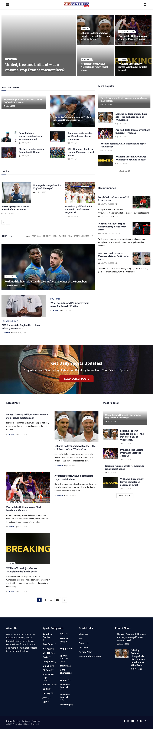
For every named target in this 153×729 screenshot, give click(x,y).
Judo (45, 697)
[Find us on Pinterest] (141, 721)
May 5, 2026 (66, 310)
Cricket (47, 236)
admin (10, 75)
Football (10, 59)
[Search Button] (145, 4)
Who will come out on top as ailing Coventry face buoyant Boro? (112, 226)
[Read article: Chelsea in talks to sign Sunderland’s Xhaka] (8, 152)
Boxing (46, 648)
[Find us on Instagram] (128, 721)
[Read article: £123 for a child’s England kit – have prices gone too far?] (23, 306)
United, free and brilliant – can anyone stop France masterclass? (35, 67)
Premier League (64, 640)
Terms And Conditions (90, 656)
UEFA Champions (66, 671)
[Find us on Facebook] (124, 721)
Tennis (85, 28)
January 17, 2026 (107, 204)
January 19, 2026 (107, 263)
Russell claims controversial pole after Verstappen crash (31, 135)
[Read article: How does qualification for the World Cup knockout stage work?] (80, 192)
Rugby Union (66, 648)
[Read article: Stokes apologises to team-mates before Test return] (16, 192)
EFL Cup (47, 665)
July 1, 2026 (21, 75)
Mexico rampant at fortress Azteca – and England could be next (23, 101)
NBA (70, 236)
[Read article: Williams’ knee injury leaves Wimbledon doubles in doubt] (105, 160)
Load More (124, 171)
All (28, 236)
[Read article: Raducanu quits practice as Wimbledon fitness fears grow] (57, 136)
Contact (25, 721)
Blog (81, 638)
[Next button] (8, 222)
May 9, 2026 (20, 286)
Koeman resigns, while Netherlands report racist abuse (94, 67)
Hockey (46, 693)
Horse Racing (59, 236)
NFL (62, 634)
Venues (63, 680)
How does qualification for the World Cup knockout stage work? (78, 209)
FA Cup (46, 670)
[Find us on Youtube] (132, 721)
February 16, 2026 (107, 233)
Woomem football (65, 686)
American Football (47, 635)
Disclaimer (84, 647)
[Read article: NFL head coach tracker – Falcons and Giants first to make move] (141, 258)
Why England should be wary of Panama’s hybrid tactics (81, 151)
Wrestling (65, 704)
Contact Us (84, 643)
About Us (83, 634)
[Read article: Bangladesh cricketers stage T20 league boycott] (141, 202)
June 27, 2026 (25, 143)
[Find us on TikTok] (137, 721)
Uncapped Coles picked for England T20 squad (47, 187)
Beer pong (48, 644)
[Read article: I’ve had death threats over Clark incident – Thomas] (105, 133)
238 (57, 600)
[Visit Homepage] (76, 4)
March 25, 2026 (19, 332)
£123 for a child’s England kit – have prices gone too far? (20, 326)
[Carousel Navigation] (48, 222)
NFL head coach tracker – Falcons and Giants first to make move (113, 256)
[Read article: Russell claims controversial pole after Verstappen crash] (8, 136)
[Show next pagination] (64, 600)
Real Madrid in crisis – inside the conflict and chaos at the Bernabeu (45, 281)
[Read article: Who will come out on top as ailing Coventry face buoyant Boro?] (141, 228)
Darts (45, 657)
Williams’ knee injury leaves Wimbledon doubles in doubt (132, 67)
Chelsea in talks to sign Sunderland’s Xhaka (31, 150)
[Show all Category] (92, 236)
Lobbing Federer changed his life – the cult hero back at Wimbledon (95, 36)
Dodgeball (48, 661)
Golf (45, 688)
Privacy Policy (85, 651)
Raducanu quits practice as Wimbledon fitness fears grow (80, 135)
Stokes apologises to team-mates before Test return (15, 208)
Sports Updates (127, 32)
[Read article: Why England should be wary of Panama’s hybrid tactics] (57, 152)
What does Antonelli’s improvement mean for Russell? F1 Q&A (69, 304)
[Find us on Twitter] (145, 721)
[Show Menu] (7, 4)
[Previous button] (3, 222)
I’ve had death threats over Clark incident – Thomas (132, 37)
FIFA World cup (9, 321)
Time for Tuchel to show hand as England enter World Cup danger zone (72, 118)
